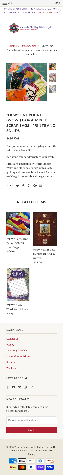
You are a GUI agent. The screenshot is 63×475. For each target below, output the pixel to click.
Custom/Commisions (18, 356)
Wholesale (12, 368)
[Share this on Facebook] (22, 186)
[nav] (8, 3)
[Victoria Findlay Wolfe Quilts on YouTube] (14, 387)
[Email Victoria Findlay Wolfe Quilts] (31, 387)
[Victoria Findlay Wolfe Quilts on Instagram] (26, 387)
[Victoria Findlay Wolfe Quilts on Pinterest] (20, 387)
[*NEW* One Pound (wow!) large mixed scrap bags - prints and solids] (26, 82)
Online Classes (45, 12)
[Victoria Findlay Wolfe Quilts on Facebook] (8, 387)
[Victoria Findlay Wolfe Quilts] (31, 27)
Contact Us (12, 338)
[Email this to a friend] (40, 186)
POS (32, 450)
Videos (10, 344)
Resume (10, 362)
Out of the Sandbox (19, 450)
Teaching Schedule (17, 350)
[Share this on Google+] (34, 186)
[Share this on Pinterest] (28, 186)
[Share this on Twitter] (17, 186)
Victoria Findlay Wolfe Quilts (28, 447)
